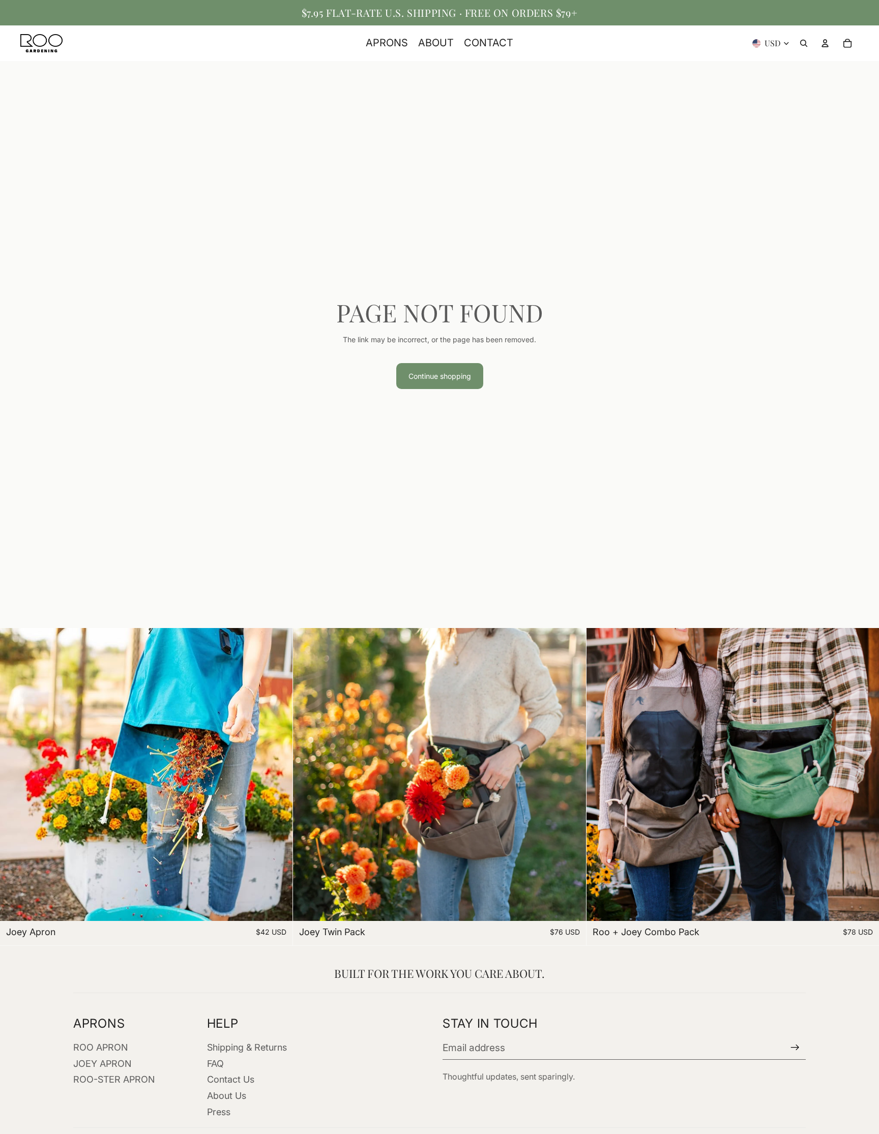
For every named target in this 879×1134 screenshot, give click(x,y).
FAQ (215, 1063)
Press (218, 1112)
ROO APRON (100, 1047)
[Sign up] (795, 1047)
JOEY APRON (102, 1063)
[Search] (804, 43)
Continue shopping (439, 376)
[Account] (825, 43)
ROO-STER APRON (114, 1079)
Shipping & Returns (247, 1047)
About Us (226, 1095)
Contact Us (230, 1079)
